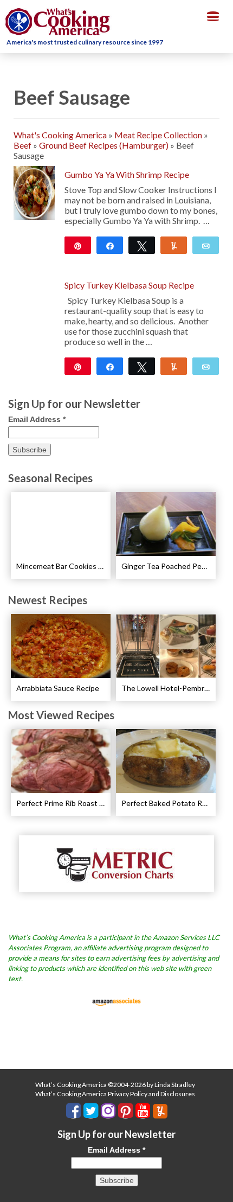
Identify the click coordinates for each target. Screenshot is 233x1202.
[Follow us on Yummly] (160, 1111)
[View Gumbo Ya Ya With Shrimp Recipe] (34, 192)
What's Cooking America (60, 135)
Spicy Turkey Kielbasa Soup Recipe (129, 285)
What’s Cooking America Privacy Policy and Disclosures (115, 1094)
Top (220, 1187)
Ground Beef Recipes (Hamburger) (104, 145)
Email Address (37, 419)
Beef (22, 145)
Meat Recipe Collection (158, 135)
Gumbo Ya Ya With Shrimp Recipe (126, 174)
